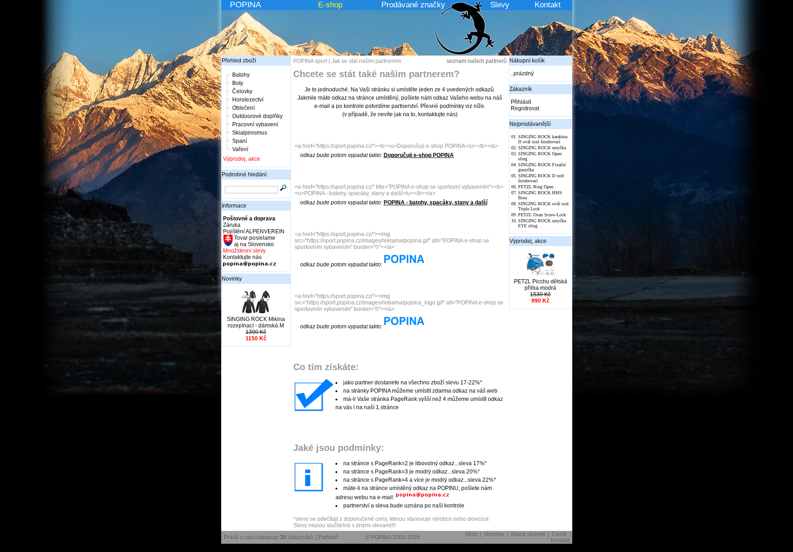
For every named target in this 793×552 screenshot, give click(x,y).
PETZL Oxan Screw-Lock (542, 214)
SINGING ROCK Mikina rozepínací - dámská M (256, 322)
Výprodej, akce (241, 159)
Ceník (559, 534)
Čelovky (242, 91)
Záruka (231, 225)
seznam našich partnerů (477, 61)
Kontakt (548, 4)
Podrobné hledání (244, 174)
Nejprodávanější (530, 124)
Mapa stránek (528, 534)
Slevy (499, 4)
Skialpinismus (249, 133)
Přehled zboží (239, 60)
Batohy (241, 75)
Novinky (232, 279)
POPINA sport (310, 61)
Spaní (239, 141)
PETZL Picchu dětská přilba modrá (540, 284)
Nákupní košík (527, 60)
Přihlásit (521, 102)
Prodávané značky (413, 4)
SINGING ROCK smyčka (542, 147)
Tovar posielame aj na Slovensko (254, 241)
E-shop (330, 4)
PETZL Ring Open (535, 186)
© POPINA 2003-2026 (392, 537)
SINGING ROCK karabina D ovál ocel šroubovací (542, 139)
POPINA (245, 4)
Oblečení (243, 108)
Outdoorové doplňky (257, 116)
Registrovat (525, 108)
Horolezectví (247, 99)
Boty (237, 83)
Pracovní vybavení (255, 124)
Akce (471, 534)
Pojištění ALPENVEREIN (254, 231)
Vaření (240, 149)
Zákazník (520, 89)
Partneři (328, 537)
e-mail (322, 106)
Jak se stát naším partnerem (366, 61)
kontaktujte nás (437, 114)
